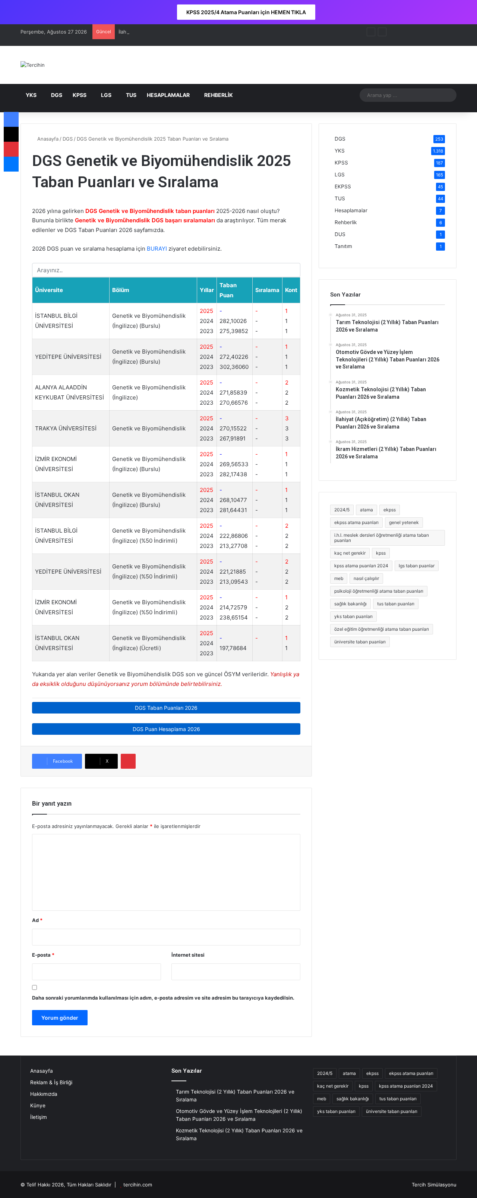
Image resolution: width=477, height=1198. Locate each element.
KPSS (79, 95)
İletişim (38, 1117)
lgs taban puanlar (417, 565)
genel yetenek (404, 522)
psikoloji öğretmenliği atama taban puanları (378, 591)
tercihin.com (137, 1185)
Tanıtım (343, 246)
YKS (31, 95)
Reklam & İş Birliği (51, 1082)
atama (366, 509)
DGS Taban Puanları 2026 (166, 708)
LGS (106, 95)
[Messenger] (11, 164)
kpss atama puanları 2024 (361, 565)
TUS (131, 95)
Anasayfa (47, 139)
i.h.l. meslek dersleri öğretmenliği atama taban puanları (381, 537)
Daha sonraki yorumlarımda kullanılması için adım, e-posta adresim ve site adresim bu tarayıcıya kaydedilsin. (163, 998)
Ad (37, 920)
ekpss (389, 509)
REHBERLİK (218, 95)
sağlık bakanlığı (350, 603)
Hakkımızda (43, 1094)
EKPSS (343, 186)
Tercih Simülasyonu (434, 1185)
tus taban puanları (395, 603)
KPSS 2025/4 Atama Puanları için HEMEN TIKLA (246, 12)
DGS (56, 95)
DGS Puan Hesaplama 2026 (166, 729)
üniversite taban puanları (360, 642)
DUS (340, 234)
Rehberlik (346, 222)
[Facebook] (11, 119)
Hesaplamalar (351, 210)
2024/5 (342, 509)
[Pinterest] (128, 761)
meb (338, 578)
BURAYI (157, 248)
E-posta (43, 955)
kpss (381, 553)
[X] (11, 134)
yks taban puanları (353, 616)
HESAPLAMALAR (168, 95)
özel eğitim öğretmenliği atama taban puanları (381, 629)
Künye (37, 1105)
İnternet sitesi (188, 955)
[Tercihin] (32, 65)
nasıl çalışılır (366, 578)
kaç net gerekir (350, 553)
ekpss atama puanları (356, 522)
